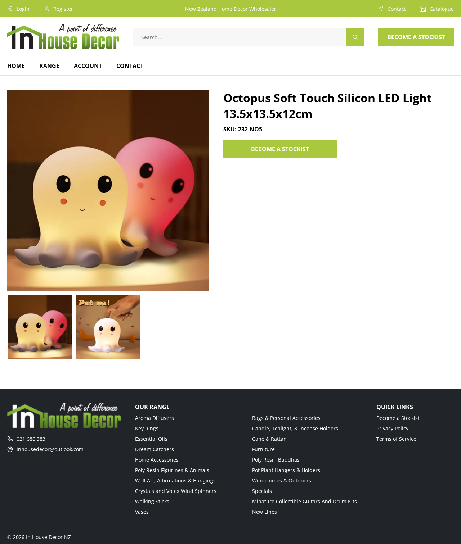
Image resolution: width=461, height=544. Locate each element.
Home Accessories (157, 459)
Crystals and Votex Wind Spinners (175, 491)
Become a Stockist (398, 417)
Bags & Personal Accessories (286, 417)
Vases (142, 511)
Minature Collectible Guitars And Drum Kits (304, 501)
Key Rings (146, 428)
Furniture (263, 449)
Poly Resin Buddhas (276, 459)
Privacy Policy (392, 428)
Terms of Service (396, 438)
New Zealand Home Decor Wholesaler (230, 8)
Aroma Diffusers (154, 417)
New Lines (264, 511)
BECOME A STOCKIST (280, 149)
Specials (262, 491)
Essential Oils (151, 438)
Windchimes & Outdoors (281, 480)
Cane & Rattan (269, 438)
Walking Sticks (152, 501)
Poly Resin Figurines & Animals (172, 470)
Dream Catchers (154, 449)
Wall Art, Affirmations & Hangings (175, 480)
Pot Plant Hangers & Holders (286, 470)
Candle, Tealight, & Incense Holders (295, 428)
